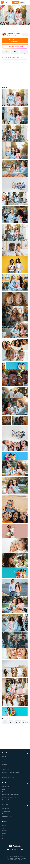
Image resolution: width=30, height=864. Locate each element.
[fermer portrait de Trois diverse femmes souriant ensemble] (14, 547)
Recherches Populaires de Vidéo (10, 833)
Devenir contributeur (7, 850)
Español (4, 861)
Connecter (22, 2)
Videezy (4, 792)
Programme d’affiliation (8, 823)
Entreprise (4, 794)
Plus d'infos (6, 60)
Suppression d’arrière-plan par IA (10, 807)
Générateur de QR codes (8, 809)
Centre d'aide (5, 842)
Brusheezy (4, 786)
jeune (4, 752)
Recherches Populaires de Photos (10, 831)
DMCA (3, 821)
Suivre (25, 35)
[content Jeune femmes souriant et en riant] (14, 368)
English (4, 859)
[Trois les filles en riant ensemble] (3, 378)
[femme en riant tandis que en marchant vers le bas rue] (14, 326)
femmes (18, 752)
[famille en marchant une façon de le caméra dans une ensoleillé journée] (14, 413)
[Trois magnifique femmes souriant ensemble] (5, 198)
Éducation (4, 797)
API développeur (6, 800)
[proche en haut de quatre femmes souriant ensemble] (14, 476)
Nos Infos (4, 847)
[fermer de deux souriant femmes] (14, 684)
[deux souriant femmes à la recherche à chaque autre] (14, 575)
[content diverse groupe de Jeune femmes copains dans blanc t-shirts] (14, 357)
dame (11, 752)
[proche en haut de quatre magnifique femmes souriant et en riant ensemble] (14, 730)
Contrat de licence (6, 818)
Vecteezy (4, 789)
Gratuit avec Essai (15, 40)
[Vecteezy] (2, 2)
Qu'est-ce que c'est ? (17, 57)
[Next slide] (24, 752)
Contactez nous (6, 845)
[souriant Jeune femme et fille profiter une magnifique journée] (14, 590)
